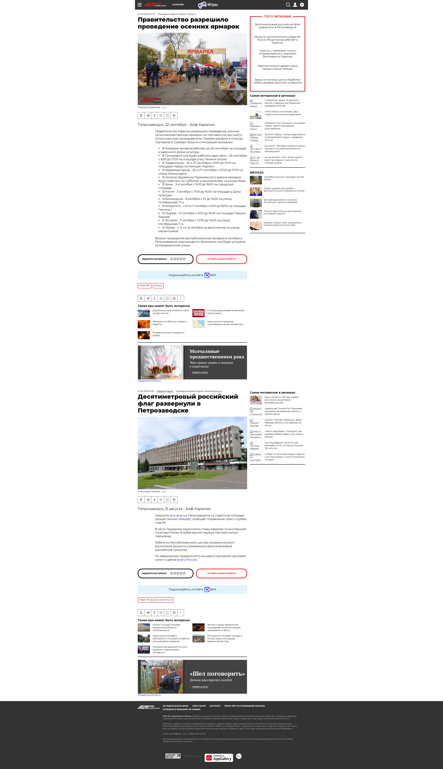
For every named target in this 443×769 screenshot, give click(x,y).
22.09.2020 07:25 (146, 14)
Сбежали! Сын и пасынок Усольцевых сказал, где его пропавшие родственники (285, 126)
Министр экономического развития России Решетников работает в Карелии (278, 39)
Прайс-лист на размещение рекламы (244, 706)
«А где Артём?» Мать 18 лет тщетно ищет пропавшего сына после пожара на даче (283, 160)
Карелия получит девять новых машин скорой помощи (278, 67)
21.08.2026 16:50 (146, 391)
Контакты (215, 706)
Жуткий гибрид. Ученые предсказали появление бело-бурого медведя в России (285, 137)
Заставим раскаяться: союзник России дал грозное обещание (280, 201)
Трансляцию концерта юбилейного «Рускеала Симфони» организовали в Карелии (171, 638)
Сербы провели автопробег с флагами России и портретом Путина (284, 189)
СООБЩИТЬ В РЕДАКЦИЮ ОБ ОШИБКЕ (181, 709)
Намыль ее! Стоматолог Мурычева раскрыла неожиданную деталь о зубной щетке (283, 411)
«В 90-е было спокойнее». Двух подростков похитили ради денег (283, 113)
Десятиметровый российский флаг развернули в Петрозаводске (277, 26)
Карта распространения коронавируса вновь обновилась (225, 323)
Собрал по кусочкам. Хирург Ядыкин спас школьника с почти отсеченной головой (285, 457)
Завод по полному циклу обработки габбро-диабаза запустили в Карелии (278, 81)
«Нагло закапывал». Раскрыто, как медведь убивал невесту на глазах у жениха (284, 434)
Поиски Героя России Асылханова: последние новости (282, 212)
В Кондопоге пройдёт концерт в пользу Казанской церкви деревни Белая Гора (224, 638)
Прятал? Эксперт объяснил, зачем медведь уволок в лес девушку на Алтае (283, 423)
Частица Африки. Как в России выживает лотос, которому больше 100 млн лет (284, 445)
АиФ (164, 107)
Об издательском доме (175, 706)
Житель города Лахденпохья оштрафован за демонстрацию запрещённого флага (224, 627)
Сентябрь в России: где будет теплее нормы (284, 178)
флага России (187, 559)
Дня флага (177, 515)
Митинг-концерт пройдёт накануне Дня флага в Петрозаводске (166, 627)
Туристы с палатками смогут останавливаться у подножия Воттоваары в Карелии (277, 53)
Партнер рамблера (192, 756)
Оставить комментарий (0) (221, 259)
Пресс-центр (199, 706)
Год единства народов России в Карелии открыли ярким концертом (170, 650)
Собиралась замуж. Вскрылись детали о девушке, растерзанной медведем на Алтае (282, 103)
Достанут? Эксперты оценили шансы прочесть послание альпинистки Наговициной (285, 149)
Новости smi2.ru (149, 380)
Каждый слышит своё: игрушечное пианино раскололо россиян (282, 223)
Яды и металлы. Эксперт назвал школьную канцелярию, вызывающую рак (282, 400)
